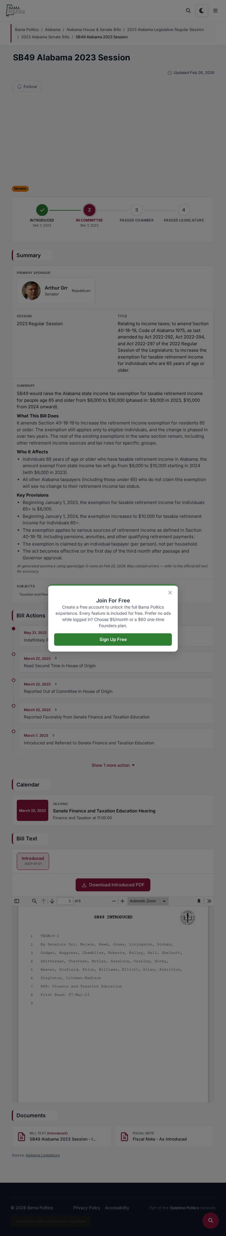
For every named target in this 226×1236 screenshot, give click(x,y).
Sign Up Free (113, 639)
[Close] (170, 593)
